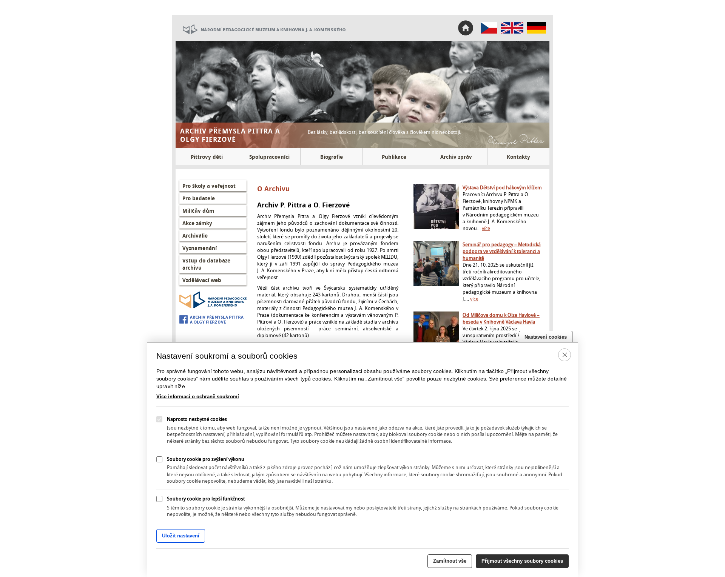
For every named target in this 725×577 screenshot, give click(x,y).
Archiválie (195, 235)
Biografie (331, 156)
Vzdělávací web (201, 280)
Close (564, 355)
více (486, 228)
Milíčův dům (198, 210)
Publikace (394, 156)
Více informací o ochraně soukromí (197, 396)
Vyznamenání (199, 248)
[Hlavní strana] (489, 31)
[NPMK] (261, 38)
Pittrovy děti (207, 156)
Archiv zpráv (456, 156)
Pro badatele (198, 198)
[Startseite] (536, 31)
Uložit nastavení (180, 536)
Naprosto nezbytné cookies (197, 419)
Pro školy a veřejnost (209, 185)
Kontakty (518, 156)
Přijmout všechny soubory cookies (522, 561)
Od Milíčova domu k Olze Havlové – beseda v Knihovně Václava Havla (501, 318)
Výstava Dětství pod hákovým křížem (502, 187)
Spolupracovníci (269, 156)
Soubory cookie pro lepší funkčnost (206, 498)
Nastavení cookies (545, 337)
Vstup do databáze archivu (206, 264)
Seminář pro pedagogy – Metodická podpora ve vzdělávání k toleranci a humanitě (502, 251)
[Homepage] (512, 31)
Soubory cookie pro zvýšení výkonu (205, 458)
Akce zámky (197, 223)
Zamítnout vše (449, 561)
